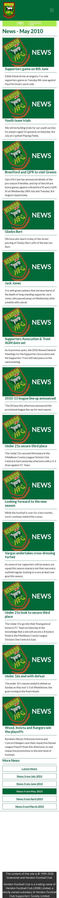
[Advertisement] (29, 842)
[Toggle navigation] (51, 10)
